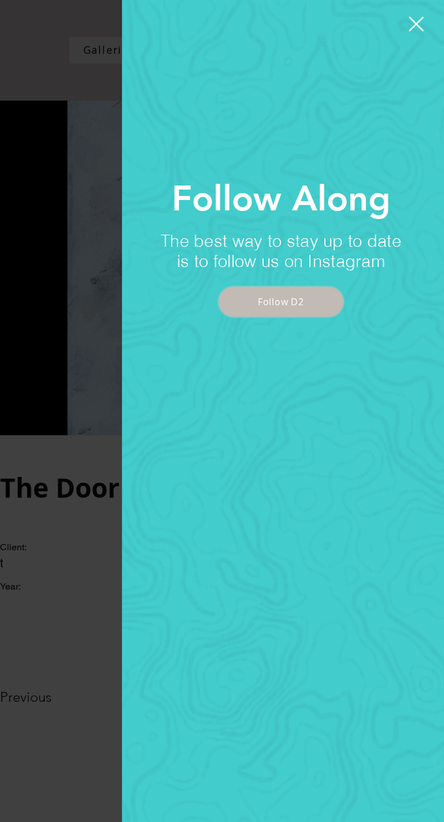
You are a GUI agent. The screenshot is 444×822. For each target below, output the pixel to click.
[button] (416, 24)
